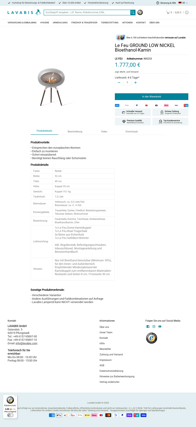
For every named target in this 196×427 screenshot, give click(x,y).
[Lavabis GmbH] (24, 12)
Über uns (104, 327)
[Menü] (15, 396)
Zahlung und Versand (111, 354)
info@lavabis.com (26, 343)
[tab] (44, 132)
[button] (183, 3)
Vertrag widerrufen (109, 382)
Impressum (106, 360)
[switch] (10, 415)
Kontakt (104, 337)
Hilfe (102, 343)
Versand (134, 72)
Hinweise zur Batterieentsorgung (117, 376)
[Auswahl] (135, 82)
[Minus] (119, 82)
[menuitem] (174, 12)
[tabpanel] (98, 221)
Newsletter (105, 349)
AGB (102, 365)
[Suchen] (132, 12)
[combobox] (87, 12)
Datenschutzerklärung (111, 370)
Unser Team (106, 332)
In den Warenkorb (151, 96)
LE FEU (119, 58)
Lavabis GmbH (94, 403)
